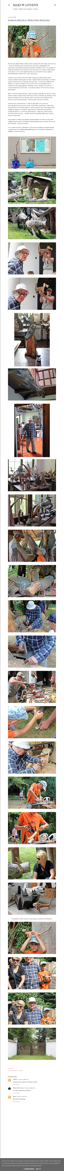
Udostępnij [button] (10, 1068)
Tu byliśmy (20, 1070)
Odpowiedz (16, 1084)
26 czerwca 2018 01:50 (21, 1096)
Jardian (15, 1079)
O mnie (15, 9)
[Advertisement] (32, 1142)
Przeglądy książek (25, 9)
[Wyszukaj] (55, 4)
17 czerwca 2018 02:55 (23, 1079)
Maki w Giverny (25, 5)
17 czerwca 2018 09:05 (29, 1088)
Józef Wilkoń (14, 1070)
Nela (14, 1096)
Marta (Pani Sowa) (18, 1088)
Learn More (29, 1169)
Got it (38, 1169)
